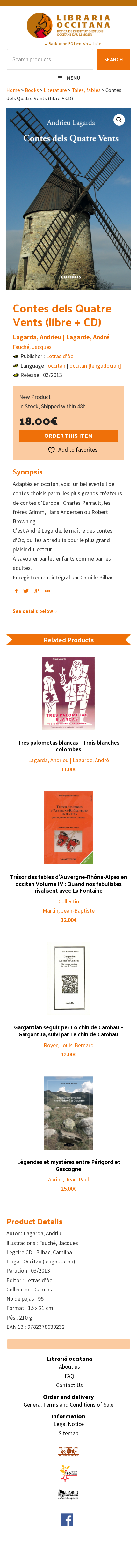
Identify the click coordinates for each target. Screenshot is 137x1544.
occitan (56, 365)
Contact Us (69, 1385)
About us (69, 1366)
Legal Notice (69, 1424)
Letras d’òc (59, 356)
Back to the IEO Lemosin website (75, 43)
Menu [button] (73, 77)
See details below (33, 611)
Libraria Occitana (68, 25)
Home (13, 90)
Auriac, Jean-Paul (68, 1179)
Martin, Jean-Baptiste (69, 910)
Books (32, 90)
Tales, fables (86, 90)
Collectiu (68, 901)
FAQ (69, 1375)
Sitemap (68, 1433)
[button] (119, 120)
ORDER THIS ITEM (68, 435)
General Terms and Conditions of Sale (68, 1404)
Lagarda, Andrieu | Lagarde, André (61, 337)
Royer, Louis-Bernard (69, 1045)
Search (113, 59)
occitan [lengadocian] (95, 365)
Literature (55, 90)
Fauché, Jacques (32, 346)
